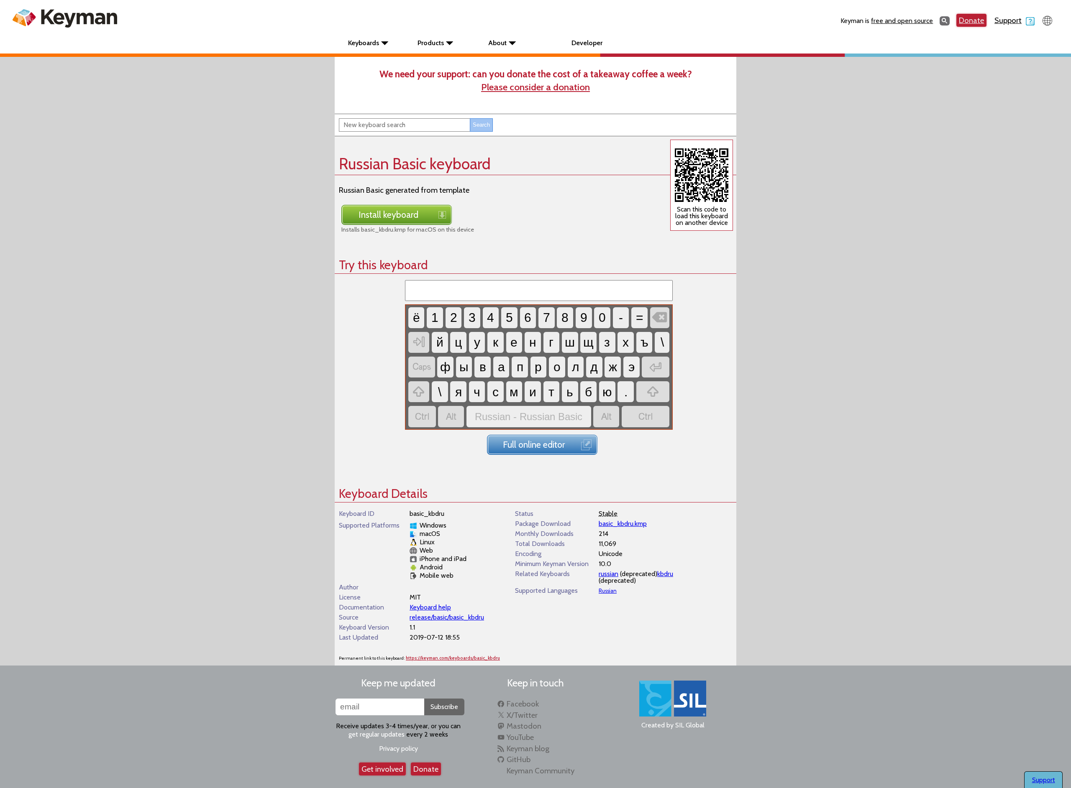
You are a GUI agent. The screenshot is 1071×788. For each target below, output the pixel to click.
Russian (608, 591)
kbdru (665, 574)
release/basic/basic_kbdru (447, 617)
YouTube (520, 737)
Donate (971, 20)
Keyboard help (430, 607)
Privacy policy (398, 748)
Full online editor (534, 444)
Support (1008, 20)
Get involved (382, 769)
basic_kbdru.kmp (623, 524)
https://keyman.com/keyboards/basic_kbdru (453, 658)
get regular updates (376, 734)
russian (608, 574)
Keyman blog (528, 748)
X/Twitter (522, 715)
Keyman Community (540, 770)
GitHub (518, 759)
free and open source (902, 21)
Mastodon (524, 726)
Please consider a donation (535, 87)
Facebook (523, 704)
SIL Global (690, 725)
